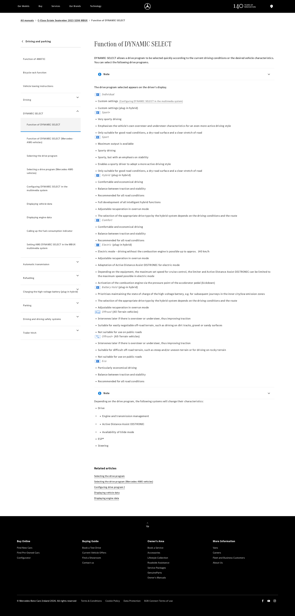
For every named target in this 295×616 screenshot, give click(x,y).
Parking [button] (27, 305)
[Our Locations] (271, 6)
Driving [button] (27, 99)
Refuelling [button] (28, 278)
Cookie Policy (112, 600)
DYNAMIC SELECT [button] (33, 113)
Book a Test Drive (91, 547)
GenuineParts (155, 572)
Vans (215, 547)
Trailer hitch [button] (29, 332)
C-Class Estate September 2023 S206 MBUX (63, 20)
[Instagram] (275, 601)
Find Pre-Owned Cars (28, 552)
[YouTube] (269, 601)
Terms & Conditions (91, 600)
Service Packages (157, 567)
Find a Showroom (91, 557)
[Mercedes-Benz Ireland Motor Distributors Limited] (147, 6)
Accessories (154, 552)
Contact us (88, 562)
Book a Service (155, 547)
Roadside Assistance (158, 562)
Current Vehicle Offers (94, 552)
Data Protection (132, 600)
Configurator (24, 557)
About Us (218, 562)
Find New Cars (24, 547)
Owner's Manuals (157, 577)
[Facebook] (263, 601)
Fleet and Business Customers (229, 557)
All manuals (27, 20)
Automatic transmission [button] (36, 264)
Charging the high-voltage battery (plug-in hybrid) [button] (50, 291)
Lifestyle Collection (158, 557)
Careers (217, 552)
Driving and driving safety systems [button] (42, 319)
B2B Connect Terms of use (158, 600)
